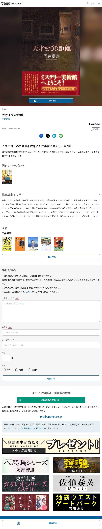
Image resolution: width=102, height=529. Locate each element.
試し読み (52, 101)
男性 (8, 370)
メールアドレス (8, 340)
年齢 (3, 353)
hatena (54, 136)
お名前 (4, 327)
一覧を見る (51, 257)
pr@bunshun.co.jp (51, 416)
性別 (3, 365)
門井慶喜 (6, 119)
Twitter (48, 136)
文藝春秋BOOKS (11, 3)
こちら (29, 292)
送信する (51, 379)
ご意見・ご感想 (8, 298)
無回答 (35, 370)
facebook (41, 136)
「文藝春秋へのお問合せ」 (32, 429)
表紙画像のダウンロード (52, 400)
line (61, 136)
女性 (21, 370)
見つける (90, 3)
